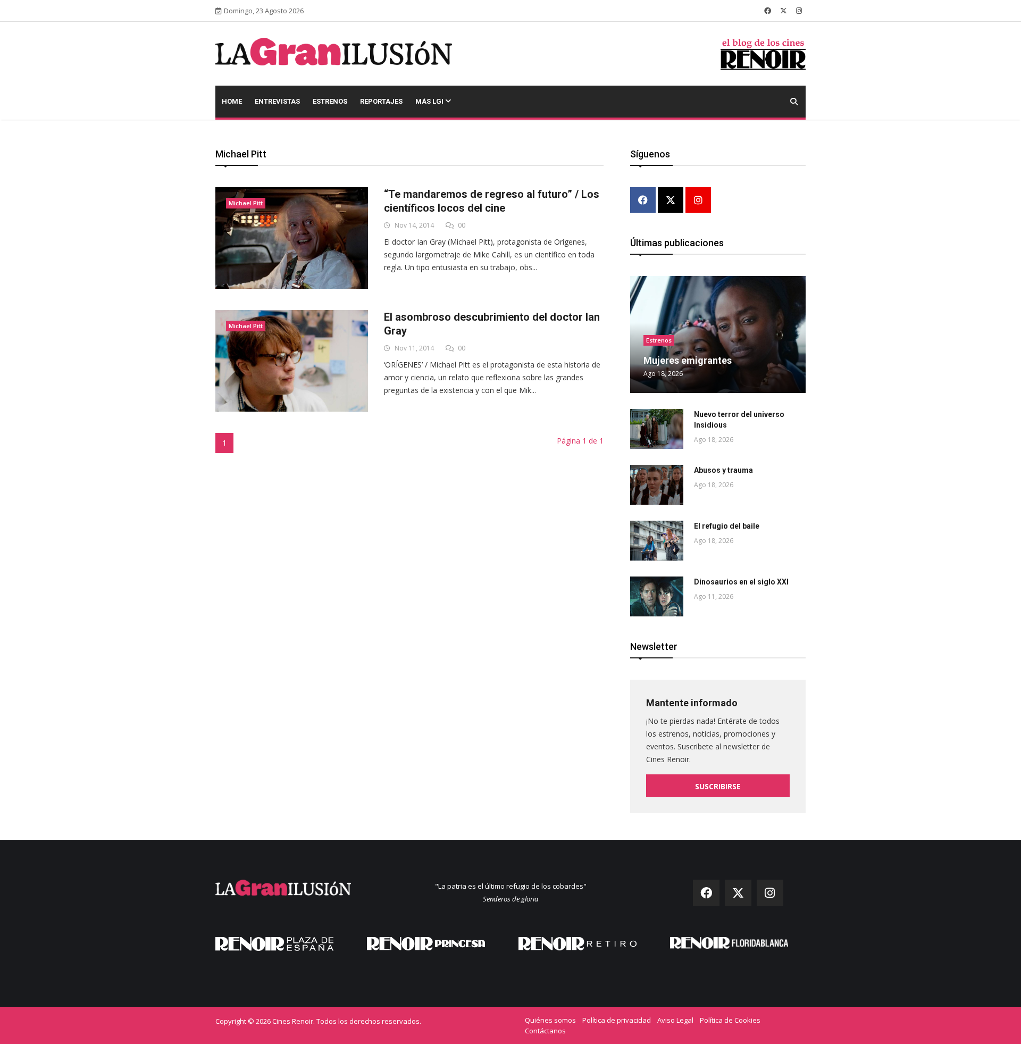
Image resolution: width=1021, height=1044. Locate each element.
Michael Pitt (246, 203)
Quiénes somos (550, 1020)
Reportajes (381, 101)
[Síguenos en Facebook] (767, 10)
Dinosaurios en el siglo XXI (741, 582)
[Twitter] (670, 201)
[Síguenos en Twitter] (783, 10)
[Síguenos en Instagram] (799, 10)
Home (232, 101)
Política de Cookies (730, 1020)
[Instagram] (698, 201)
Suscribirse (718, 786)
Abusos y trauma (723, 470)
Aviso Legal (675, 1020)
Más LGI (430, 101)
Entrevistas (277, 101)
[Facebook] (643, 201)
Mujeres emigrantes (687, 360)
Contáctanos (545, 1030)
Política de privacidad (616, 1020)
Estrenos (330, 101)
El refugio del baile (726, 526)
